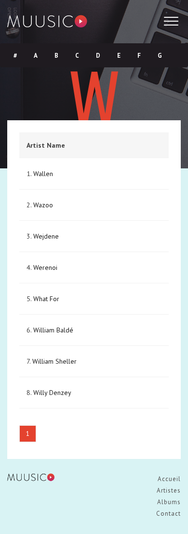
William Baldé (53, 330)
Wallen (43, 173)
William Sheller (54, 361)
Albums (169, 502)
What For (46, 298)
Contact (168, 513)
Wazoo (43, 205)
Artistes (169, 490)
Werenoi (45, 267)
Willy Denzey (52, 392)
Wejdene (46, 236)
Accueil (169, 479)
